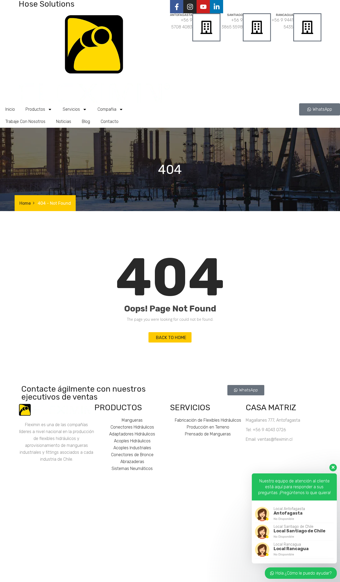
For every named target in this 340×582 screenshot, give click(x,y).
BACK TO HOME (170, 337)
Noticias (63, 121)
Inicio (10, 109)
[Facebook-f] (176, 6)
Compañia (106, 109)
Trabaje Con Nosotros (25, 121)
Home (25, 203)
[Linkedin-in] (216, 6)
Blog (86, 121)
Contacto (109, 121)
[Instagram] (190, 6)
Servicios (71, 109)
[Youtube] (203, 6)
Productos (35, 109)
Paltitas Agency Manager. (241, 575)
